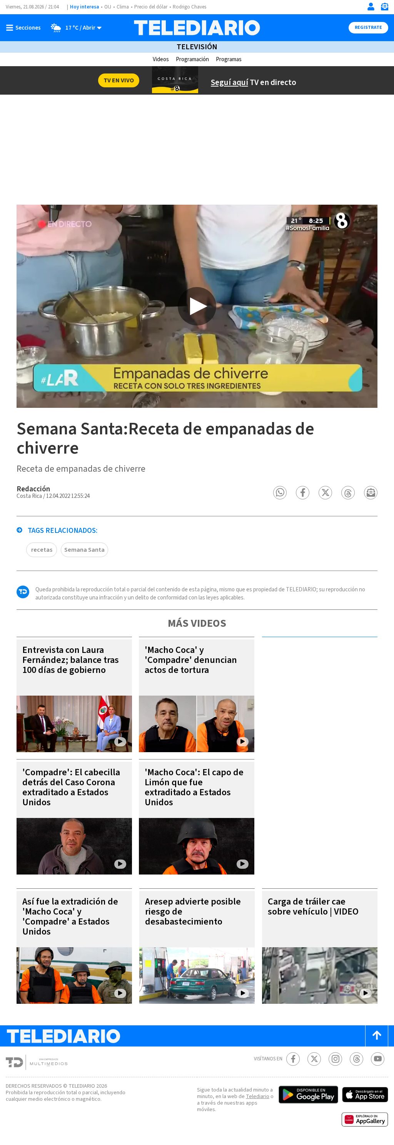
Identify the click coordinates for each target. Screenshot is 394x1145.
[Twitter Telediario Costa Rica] (314, 1059)
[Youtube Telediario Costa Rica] (377, 1059)
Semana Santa (84, 550)
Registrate (368, 27)
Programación (192, 59)
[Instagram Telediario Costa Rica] (335, 1059)
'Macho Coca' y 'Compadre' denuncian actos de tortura (191, 660)
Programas (229, 59)
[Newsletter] (384, 8)
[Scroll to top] (376, 1036)
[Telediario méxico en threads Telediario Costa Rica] (356, 1059)
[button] (280, 492)
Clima (123, 6)
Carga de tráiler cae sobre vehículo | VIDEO (313, 906)
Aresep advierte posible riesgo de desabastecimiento (193, 911)
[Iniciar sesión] (371, 6)
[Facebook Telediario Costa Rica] (293, 1059)
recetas (41, 550)
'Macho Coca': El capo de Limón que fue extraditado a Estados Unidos (194, 787)
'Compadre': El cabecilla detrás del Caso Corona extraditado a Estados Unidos (71, 787)
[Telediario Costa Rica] (196, 27)
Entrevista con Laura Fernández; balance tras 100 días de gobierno (70, 660)
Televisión (197, 47)
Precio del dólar (150, 6)
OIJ (107, 6)
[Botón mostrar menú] (25, 28)
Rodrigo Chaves (189, 6)
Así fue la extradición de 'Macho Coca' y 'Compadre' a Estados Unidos (70, 916)
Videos (161, 59)
